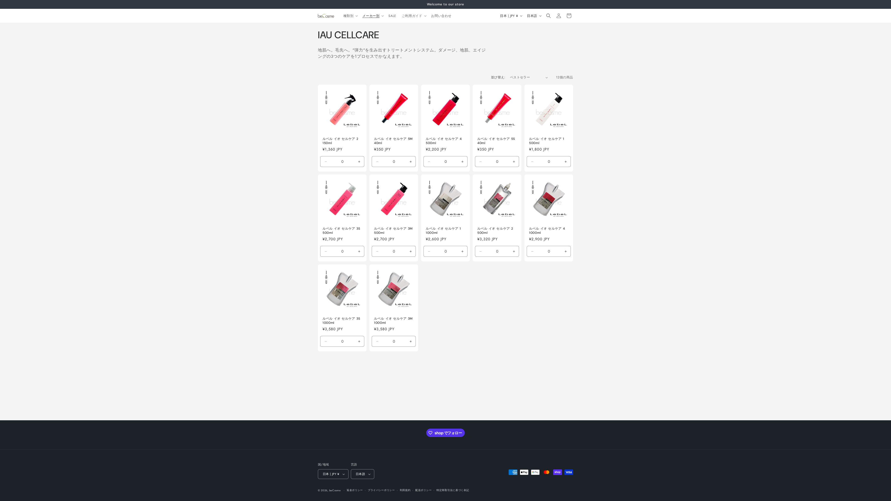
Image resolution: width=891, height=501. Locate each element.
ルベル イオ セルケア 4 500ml (444, 141)
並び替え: (498, 77)
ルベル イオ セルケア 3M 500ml (393, 231)
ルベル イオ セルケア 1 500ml (546, 141)
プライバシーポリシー (381, 490)
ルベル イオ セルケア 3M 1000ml (393, 321)
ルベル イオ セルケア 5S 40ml (496, 141)
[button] (350, 16)
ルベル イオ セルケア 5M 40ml (393, 141)
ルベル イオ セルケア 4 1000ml (547, 231)
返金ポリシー (355, 490)
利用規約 (405, 490)
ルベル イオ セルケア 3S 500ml (341, 231)
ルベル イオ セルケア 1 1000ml (443, 231)
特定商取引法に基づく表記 (452, 490)
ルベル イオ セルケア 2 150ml (340, 141)
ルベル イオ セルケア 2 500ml (495, 231)
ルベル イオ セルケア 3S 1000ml (341, 321)
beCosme (335, 490)
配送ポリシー (423, 490)
